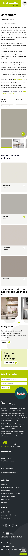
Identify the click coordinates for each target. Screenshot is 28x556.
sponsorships (5, 500)
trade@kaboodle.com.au (9, 472)
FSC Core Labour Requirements (12, 549)
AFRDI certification (8, 497)
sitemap (4, 503)
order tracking (6, 512)
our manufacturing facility (10, 494)
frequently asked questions (10, 488)
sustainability (5, 491)
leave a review (6, 518)
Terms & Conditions (8, 546)
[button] (6, 143)
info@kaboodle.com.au (9, 461)
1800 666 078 (6, 458)
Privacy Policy (6, 543)
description (5, 19)
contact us (5, 456)
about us (4, 485)
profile (12, 19)
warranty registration (8, 515)
